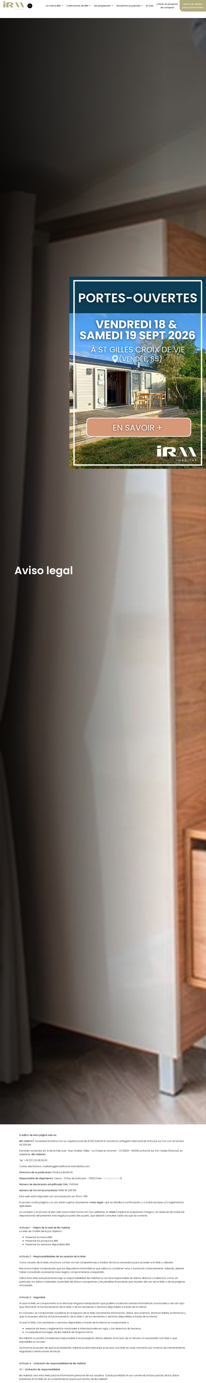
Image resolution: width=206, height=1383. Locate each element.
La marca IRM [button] (53, 5)
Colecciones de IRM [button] (77, 5)
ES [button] (30, 5)
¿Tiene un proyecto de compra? (167, 5)
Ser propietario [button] (102, 5)
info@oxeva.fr (112, 1178)
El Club (149, 5)
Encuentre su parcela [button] (128, 5)
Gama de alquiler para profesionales (192, 5)
